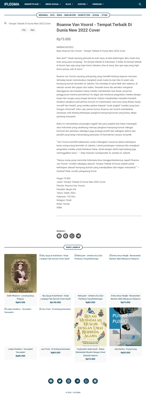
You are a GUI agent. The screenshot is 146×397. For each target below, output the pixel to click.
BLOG (68, 4)
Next (32, 30)
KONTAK (82, 4)
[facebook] (59, 235)
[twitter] (65, 235)
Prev (24, 30)
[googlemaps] (95, 381)
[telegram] (78, 235)
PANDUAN (97, 4)
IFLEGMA (11, 4)
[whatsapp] (72, 235)
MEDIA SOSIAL (52, 4)
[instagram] (68, 381)
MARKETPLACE (32, 4)
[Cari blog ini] (140, 4)
